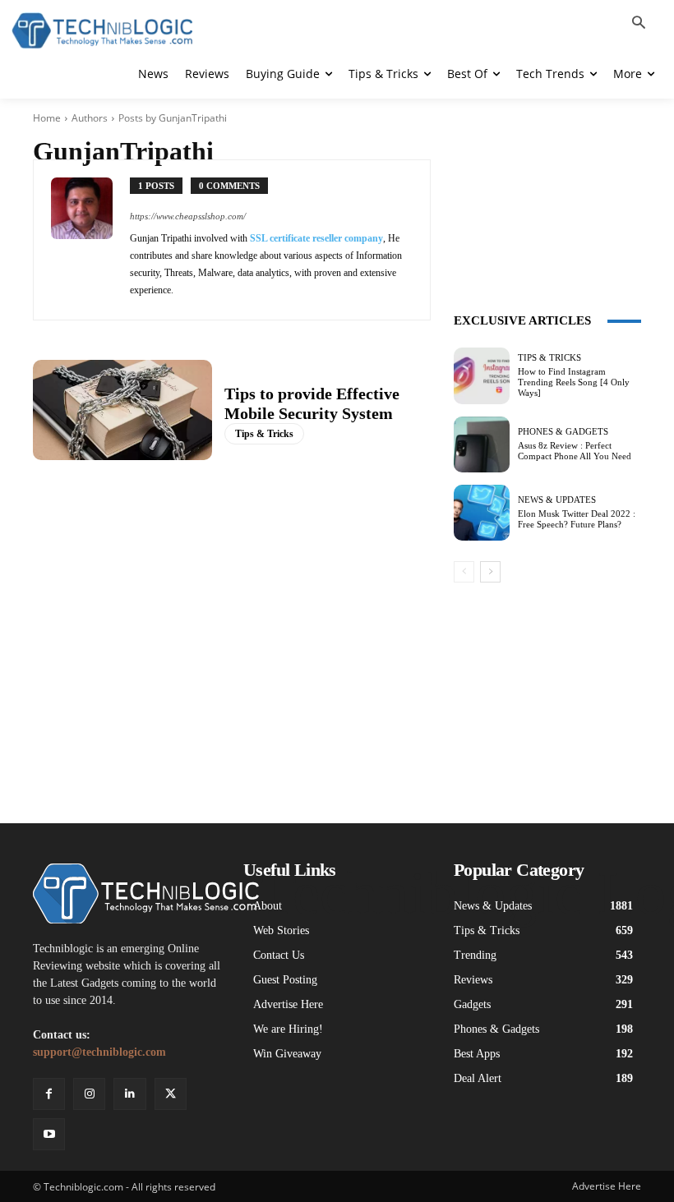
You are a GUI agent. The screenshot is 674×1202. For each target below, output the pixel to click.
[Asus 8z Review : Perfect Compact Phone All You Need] (482, 444)
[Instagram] (89, 1094)
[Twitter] (171, 1094)
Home (47, 118)
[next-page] (490, 572)
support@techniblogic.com (99, 1052)
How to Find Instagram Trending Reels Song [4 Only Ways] (574, 382)
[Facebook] (49, 1094)
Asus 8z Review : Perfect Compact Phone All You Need (574, 450)
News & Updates (557, 499)
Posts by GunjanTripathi (172, 118)
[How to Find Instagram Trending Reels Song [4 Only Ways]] (482, 375)
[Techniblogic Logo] (102, 30)
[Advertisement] (547, 189)
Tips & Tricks (264, 434)
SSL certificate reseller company (316, 238)
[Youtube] (49, 1134)
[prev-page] (464, 572)
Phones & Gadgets (563, 431)
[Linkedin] (129, 1094)
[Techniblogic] (126, 893)
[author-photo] (90, 239)
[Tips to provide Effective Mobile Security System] (122, 410)
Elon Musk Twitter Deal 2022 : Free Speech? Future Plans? (576, 519)
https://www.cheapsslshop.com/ (188, 216)
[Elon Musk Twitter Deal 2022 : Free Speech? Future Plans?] (482, 513)
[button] (638, 24)
